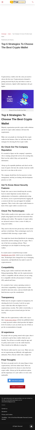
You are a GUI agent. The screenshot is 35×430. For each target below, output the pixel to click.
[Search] (32, 2)
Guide (9, 34)
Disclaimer (4, 411)
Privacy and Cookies (7, 414)
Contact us (4, 408)
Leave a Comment (17, 386)
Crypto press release (11, 320)
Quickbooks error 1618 (8, 255)
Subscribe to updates (17, 380)
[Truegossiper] (17, 1)
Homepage (3, 34)
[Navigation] (2, 2)
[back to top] (31, 426)
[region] (17, 62)
